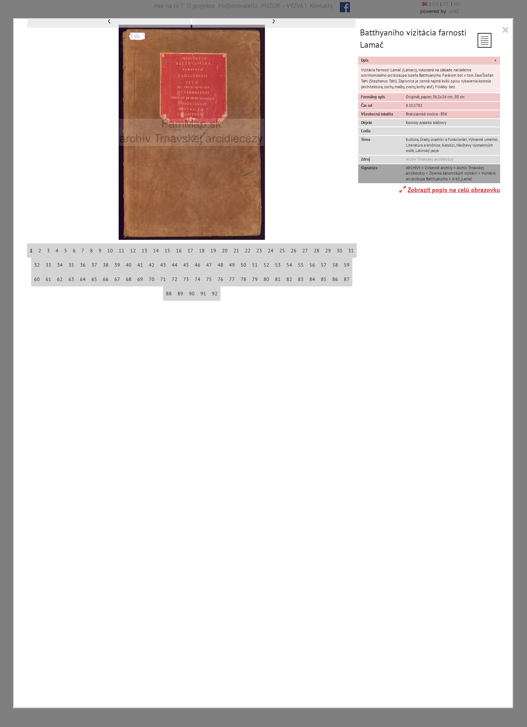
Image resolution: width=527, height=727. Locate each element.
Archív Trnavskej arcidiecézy (429, 159)
